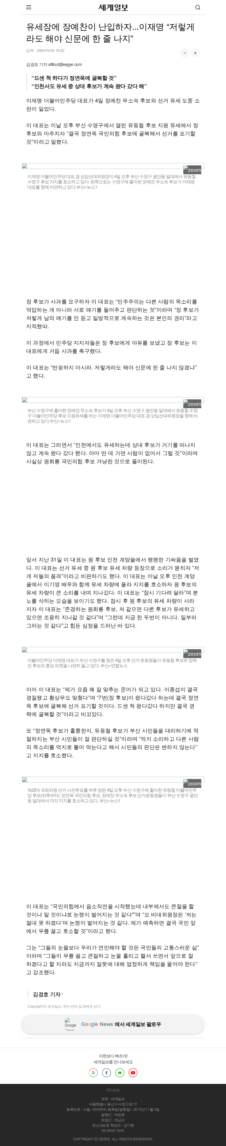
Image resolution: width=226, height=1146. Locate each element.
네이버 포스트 (119, 1072)
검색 (197, 7)
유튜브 (133, 1072)
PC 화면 (113, 1090)
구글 (93, 1072)
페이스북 (106, 1072)
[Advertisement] (113, 247)
